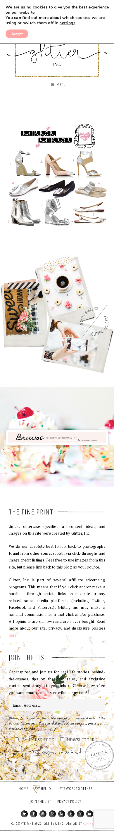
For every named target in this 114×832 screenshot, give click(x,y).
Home (23, 788)
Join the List (40, 801)
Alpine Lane (92, 823)
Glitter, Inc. (57, 47)
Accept (17, 34)
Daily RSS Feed (38, 740)
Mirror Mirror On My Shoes (57, 177)
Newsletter (81, 740)
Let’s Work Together (75, 788)
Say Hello (43, 788)
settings (67, 23)
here (13, 635)
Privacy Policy (69, 801)
